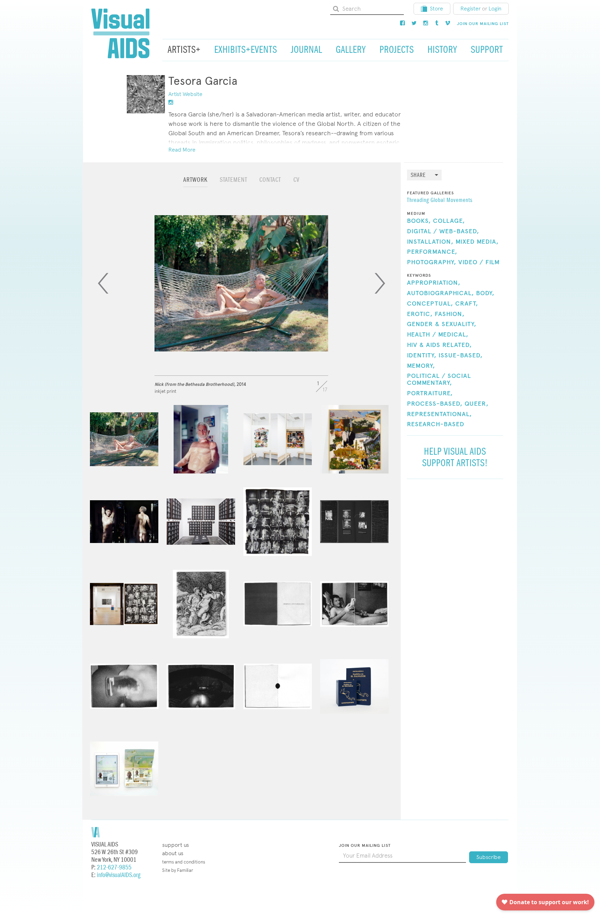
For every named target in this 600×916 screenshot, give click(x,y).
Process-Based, (434, 403)
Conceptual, (430, 303)
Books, (419, 221)
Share (418, 175)
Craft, (466, 303)
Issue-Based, (461, 355)
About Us (172, 853)
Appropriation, (433, 282)
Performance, (432, 252)
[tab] (195, 183)
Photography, (431, 262)
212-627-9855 (114, 867)
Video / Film (479, 262)
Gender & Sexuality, (441, 324)
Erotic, (420, 314)
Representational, (439, 414)
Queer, (477, 403)
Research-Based (435, 424)
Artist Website (185, 94)
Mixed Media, (477, 241)
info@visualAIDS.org (118, 875)
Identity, (421, 355)
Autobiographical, (440, 293)
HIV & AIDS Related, (439, 345)
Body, (485, 293)
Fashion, (450, 314)
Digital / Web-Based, (443, 231)
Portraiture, (430, 393)
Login (495, 8)
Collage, (449, 221)
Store (436, 8)
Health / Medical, (437, 334)
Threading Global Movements (440, 200)
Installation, (430, 241)
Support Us (175, 845)
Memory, (421, 366)
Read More (181, 149)
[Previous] (103, 283)
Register (470, 8)
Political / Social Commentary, (439, 380)
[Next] (380, 283)
